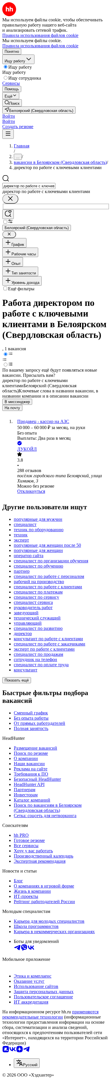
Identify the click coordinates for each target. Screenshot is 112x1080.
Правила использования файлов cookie (40, 45)
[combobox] (28, 186)
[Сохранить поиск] (8, 214)
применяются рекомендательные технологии (50, 1014)
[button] (8, 116)
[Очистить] (10, 199)
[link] (12, 102)
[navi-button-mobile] (8, 134)
